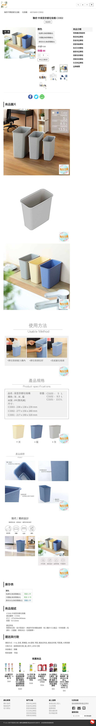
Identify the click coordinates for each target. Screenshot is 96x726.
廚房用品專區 (78, 52)
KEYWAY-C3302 (36, 12)
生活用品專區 (78, 63)
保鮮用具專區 (78, 55)
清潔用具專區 (78, 59)
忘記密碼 (52, 706)
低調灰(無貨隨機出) (46, 33)
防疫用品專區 (78, 40)
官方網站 (6, 708)
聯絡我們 (6, 706)
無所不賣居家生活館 (11, 12)
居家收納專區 (78, 44)
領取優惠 (88, 716)
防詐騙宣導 (53, 713)
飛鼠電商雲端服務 (46, 722)
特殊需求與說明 (79, 33)
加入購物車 (44, 59)
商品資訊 (48, 22)
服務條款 (52, 708)
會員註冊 (52, 703)
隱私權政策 (53, 711)
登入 (58, 703)
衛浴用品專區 (78, 37)
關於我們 (6, 703)
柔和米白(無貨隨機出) (47, 42)
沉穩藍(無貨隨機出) (46, 38)
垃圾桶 (24, 12)
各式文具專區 (78, 48)
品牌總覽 (76, 67)
